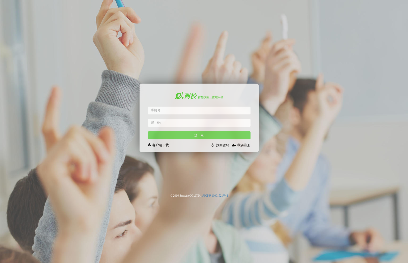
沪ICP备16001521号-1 (214, 195)
